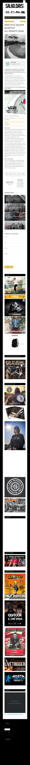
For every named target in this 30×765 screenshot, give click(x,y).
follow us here (7, 729)
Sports (13, 21)
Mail (6, 242)
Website (6, 248)
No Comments (23, 21)
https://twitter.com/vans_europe (16, 122)
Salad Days (13, 62)
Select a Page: (24, 1)
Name (6, 236)
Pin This (19, 174)
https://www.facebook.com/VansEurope (14, 121)
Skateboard (9, 21)
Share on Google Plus (15, 174)
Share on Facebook (7, 174)
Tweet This (11, 174)
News (5, 21)
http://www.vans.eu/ (19, 118)
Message (6, 253)
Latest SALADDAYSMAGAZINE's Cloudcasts (14, 714)
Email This (23, 174)
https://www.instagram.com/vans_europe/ (15, 125)
